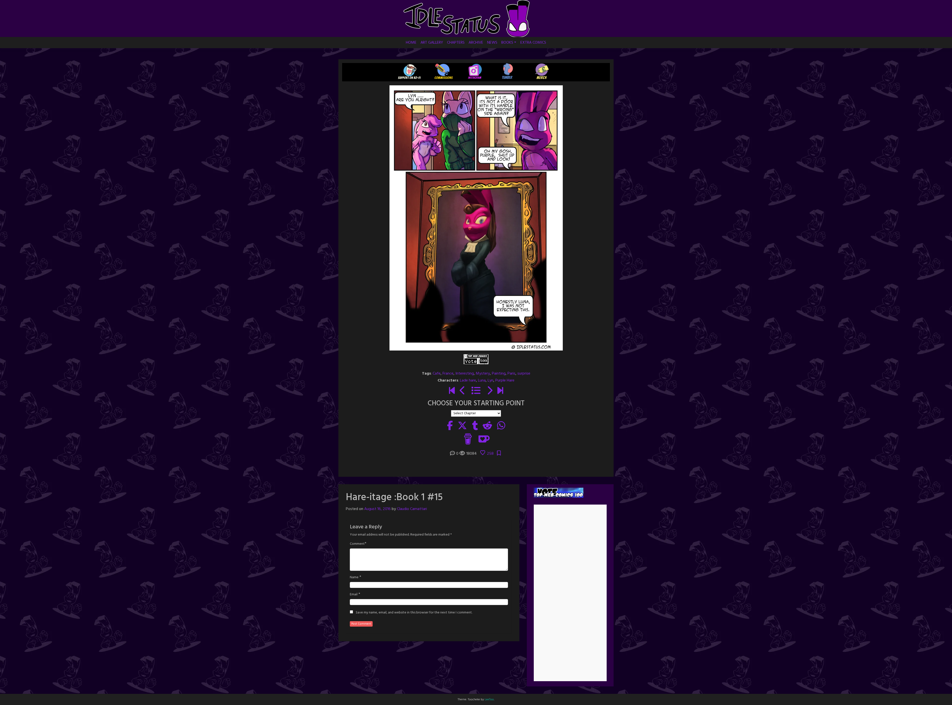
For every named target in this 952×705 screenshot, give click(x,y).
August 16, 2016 (377, 509)
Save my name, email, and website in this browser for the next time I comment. (414, 612)
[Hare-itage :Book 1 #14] (462, 391)
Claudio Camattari (412, 509)
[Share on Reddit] (487, 426)
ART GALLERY (431, 42)
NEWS (492, 42)
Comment (357, 544)
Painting (499, 373)
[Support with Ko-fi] (484, 439)
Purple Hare (504, 380)
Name (354, 577)
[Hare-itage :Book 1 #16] (489, 391)
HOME (411, 42)
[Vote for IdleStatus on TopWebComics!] (476, 359)
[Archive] (476, 391)
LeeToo (489, 699)
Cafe (437, 373)
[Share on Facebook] (450, 426)
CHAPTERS (456, 42)
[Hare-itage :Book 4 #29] (500, 391)
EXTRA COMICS (533, 42)
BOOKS (507, 42)
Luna (482, 380)
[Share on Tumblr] (475, 426)
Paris (511, 373)
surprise (523, 373)
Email (353, 594)
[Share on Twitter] (462, 426)
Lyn (490, 380)
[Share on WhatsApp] (501, 426)
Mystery (483, 373)
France (448, 373)
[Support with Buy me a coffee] (468, 439)
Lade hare (468, 380)
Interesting (464, 373)
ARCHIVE (476, 42)
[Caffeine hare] (452, 391)
